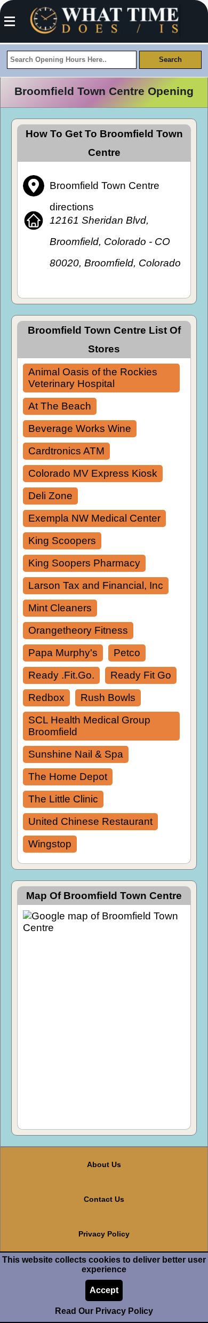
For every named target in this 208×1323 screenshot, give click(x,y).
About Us (104, 1164)
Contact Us (104, 1199)
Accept (104, 1290)
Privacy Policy (104, 1234)
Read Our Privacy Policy (104, 1311)
